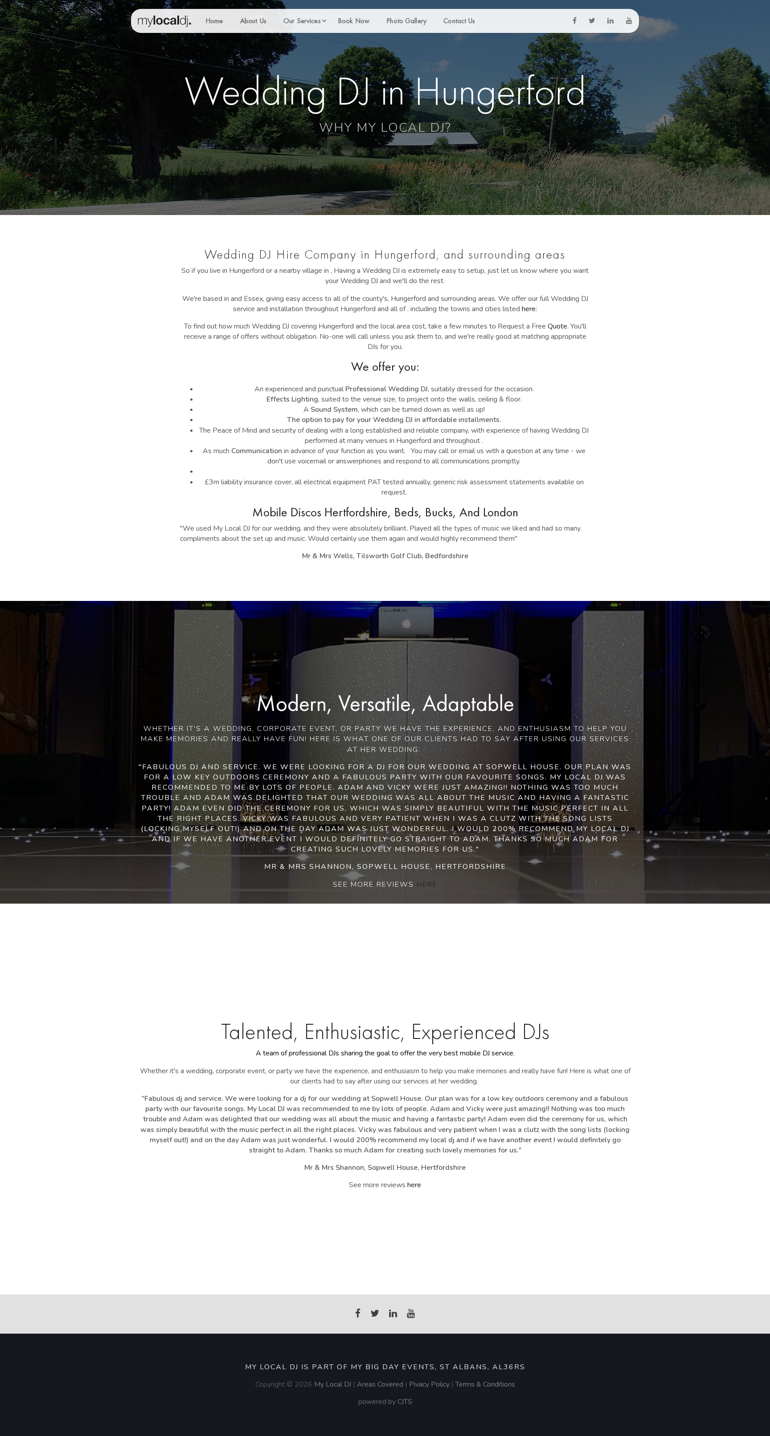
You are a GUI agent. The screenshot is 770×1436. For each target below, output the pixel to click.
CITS (404, 1402)
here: (529, 309)
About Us (253, 20)
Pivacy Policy (430, 1384)
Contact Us (459, 20)
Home (214, 20)
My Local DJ (332, 1384)
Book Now (353, 20)
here (427, 884)
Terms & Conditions (485, 1384)
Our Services (301, 20)
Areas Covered (380, 1384)
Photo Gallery (406, 20)
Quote (557, 326)
